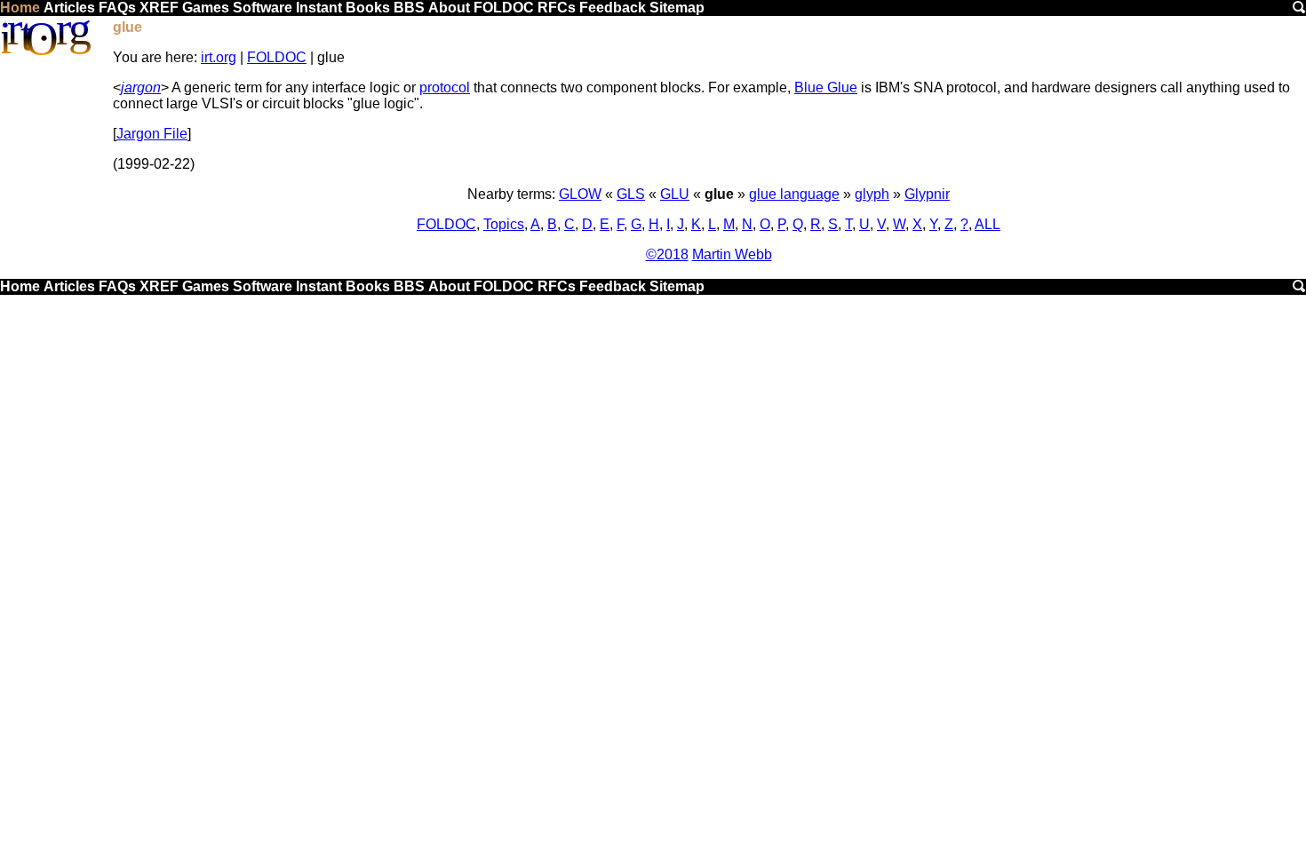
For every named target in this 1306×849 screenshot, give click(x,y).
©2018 (667, 254)
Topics (503, 224)
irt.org (218, 57)
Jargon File (151, 133)
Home (20, 7)
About (449, 7)
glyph (872, 194)
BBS (409, 7)
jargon (141, 87)
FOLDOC (504, 7)
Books (368, 7)
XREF (159, 7)
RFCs (557, 7)
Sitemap (677, 7)
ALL (987, 224)
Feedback (612, 7)
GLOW (580, 194)
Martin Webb (732, 254)
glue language (794, 194)
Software (262, 7)
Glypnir (927, 194)
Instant (319, 7)
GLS (631, 194)
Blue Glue (825, 87)
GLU (674, 194)
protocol (444, 87)
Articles (69, 7)
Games (205, 7)
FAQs (117, 7)
